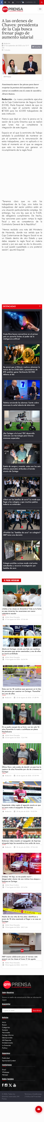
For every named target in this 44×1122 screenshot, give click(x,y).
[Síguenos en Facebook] (1, 2)
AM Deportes (6, 1040)
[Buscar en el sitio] (41, 2)
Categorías (6, 1027)
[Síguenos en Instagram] (5, 2)
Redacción (7, 43)
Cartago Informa (7, 1035)
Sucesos (5, 1030)
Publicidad (6, 1058)
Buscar (4, 1025)
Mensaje (5, 1075)
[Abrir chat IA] (38, 1109)
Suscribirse (37, 1010)
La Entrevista (6, 1045)
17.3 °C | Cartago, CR (25, 2)
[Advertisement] (22, 176)
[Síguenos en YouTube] (13, 2)
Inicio (4, 1022)
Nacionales (6, 1032)
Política (4, 1048)
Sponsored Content (8, 1060)
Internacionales (7, 1037)
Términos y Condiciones (33, 1094)
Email (4, 1069)
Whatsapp (5, 1072)
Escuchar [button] (37, 47)
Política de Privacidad (33, 1096)
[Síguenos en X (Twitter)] (9, 2)
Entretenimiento (7, 1043)
